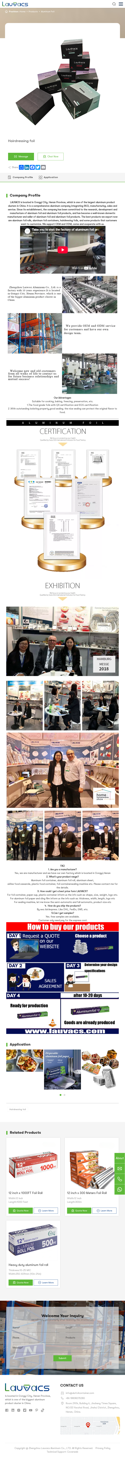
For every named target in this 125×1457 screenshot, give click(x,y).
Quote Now (23, 1210)
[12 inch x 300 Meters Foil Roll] (91, 1164)
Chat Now (52, 156)
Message (23, 156)
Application (51, 177)
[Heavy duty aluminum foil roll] (33, 1242)
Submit (62, 1358)
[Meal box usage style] (24, 1061)
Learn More (48, 1210)
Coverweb (72, 1451)
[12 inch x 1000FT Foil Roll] (33, 1164)
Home (22, 11)
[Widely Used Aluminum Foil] (62, 1069)
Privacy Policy (102, 1448)
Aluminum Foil (47, 11)
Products (33, 11)
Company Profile (23, 177)
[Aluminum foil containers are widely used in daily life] (100, 1069)
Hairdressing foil (17, 1109)
